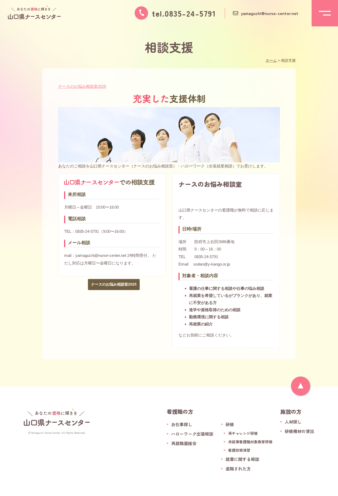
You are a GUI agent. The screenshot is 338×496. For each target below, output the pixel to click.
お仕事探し (181, 424)
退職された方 (238, 468)
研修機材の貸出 (299, 431)
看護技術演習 (239, 450)
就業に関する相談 (242, 459)
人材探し (293, 421)
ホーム (271, 60)
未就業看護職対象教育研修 (250, 441)
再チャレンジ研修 (243, 433)
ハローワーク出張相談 (192, 434)
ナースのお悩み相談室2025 (82, 86)
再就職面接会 (183, 443)
